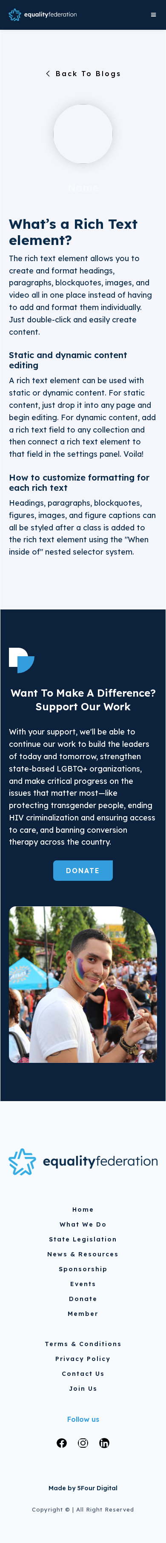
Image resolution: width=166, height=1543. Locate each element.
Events (83, 1284)
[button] (151, 15)
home (83, 1209)
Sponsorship (83, 1269)
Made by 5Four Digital (83, 1488)
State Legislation (83, 1239)
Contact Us (83, 1374)
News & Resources (83, 1254)
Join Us (83, 1388)
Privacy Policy (83, 1359)
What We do (83, 1224)
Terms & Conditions (83, 1344)
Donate (83, 870)
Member (83, 1314)
